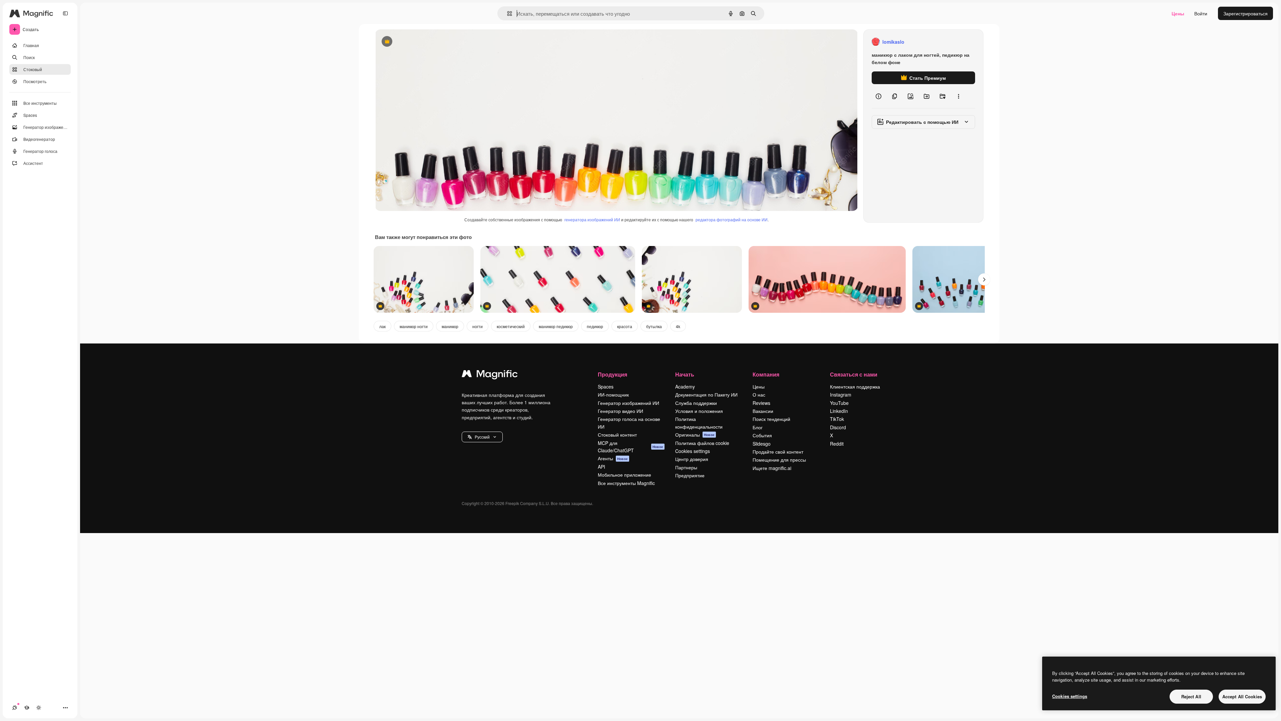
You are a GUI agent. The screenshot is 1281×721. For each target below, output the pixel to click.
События (762, 435)
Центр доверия (691, 459)
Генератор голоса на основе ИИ (629, 423)
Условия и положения (699, 411)
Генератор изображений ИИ (628, 403)
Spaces (605, 386)
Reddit (837, 443)
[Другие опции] (958, 96)
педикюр (595, 326)
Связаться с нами (853, 374)
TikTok (837, 419)
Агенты (613, 458)
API (601, 466)
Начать (684, 374)
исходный (419, 41)
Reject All (1191, 696)
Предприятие (690, 475)
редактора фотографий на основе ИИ (732, 219)
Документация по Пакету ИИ (706, 394)
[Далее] (984, 279)
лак (382, 326)
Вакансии (763, 411)
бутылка (654, 326)
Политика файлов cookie (702, 443)
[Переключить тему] (38, 707)
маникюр (450, 326)
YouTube (839, 403)
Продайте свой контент (778, 451)
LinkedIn (839, 411)
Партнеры (686, 467)
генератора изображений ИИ (592, 219)
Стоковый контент (617, 434)
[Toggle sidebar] (65, 13)
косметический (511, 326)
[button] (482, 437)
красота (624, 326)
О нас (759, 394)
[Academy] (26, 707)
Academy (685, 386)
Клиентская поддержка (855, 386)
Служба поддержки (696, 403)
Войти (1200, 13)
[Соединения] (14, 707)
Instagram (840, 394)
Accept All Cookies (1242, 696)
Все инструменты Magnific (626, 483)
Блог (758, 427)
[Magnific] (490, 375)
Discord (838, 427)
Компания (766, 374)
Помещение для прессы (779, 459)
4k (678, 326)
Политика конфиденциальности (699, 423)
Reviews (761, 403)
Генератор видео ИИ (620, 411)
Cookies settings (692, 451)
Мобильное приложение (624, 474)
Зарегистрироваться (1245, 13)
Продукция (612, 374)
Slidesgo (762, 443)
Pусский (482, 437)
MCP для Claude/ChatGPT (630, 447)
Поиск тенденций (771, 419)
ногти (477, 326)
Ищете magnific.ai (772, 468)
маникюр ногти (414, 326)
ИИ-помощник (613, 394)
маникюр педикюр (556, 326)
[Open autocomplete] (507, 13)
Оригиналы (695, 434)
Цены (1178, 13)
